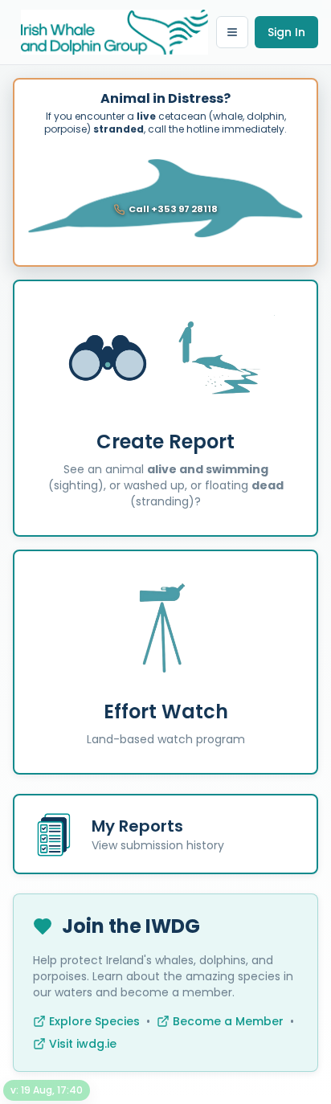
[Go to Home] (114, 32)
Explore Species (94, 1021)
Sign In (286, 32)
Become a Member (228, 1021)
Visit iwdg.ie (82, 1044)
